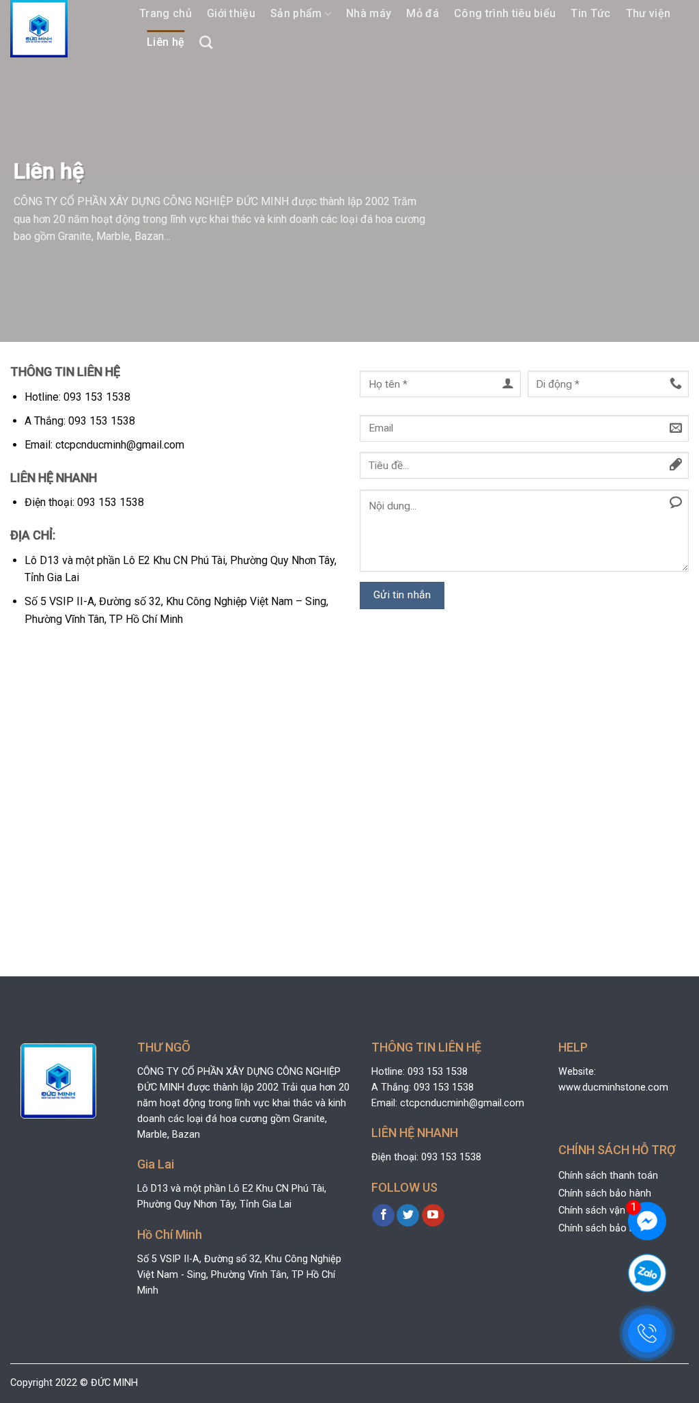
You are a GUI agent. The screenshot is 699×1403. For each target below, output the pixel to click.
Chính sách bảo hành (604, 1193)
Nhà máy (368, 13)
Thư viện (648, 13)
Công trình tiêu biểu (505, 13)
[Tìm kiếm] (205, 42)
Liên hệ (165, 42)
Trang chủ (165, 13)
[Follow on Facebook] (383, 1215)
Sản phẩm (296, 13)
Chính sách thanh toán (608, 1175)
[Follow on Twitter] (408, 1215)
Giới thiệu (231, 13)
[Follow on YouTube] (433, 1215)
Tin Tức (590, 13)
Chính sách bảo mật (602, 1228)
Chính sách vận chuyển (609, 1210)
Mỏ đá (422, 13)
